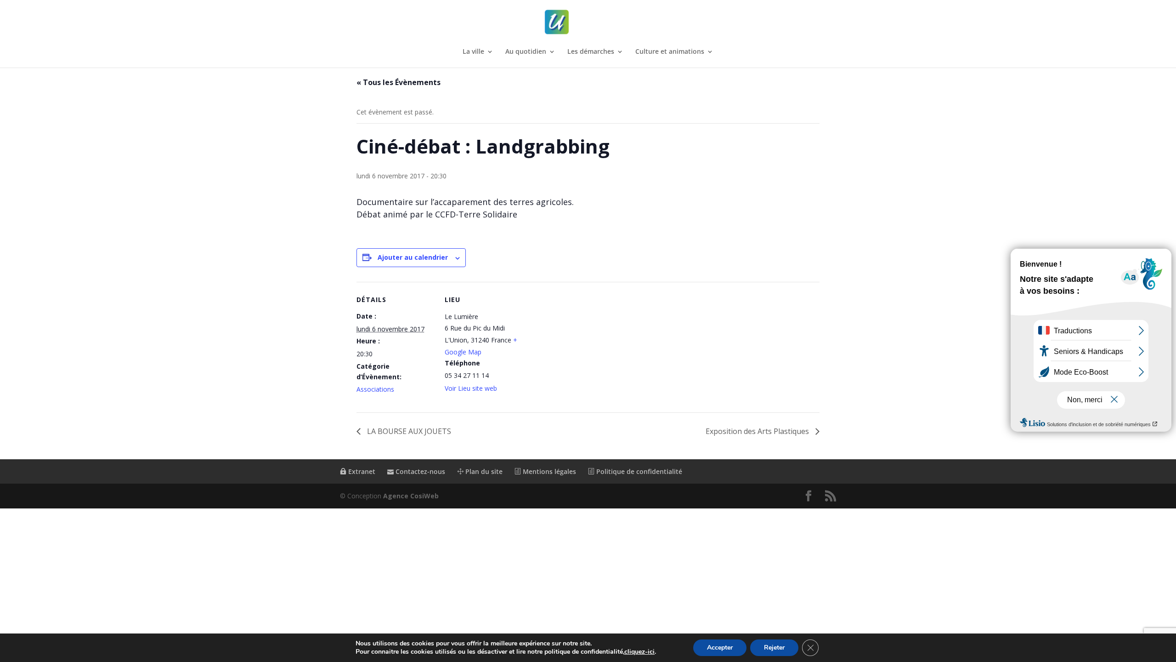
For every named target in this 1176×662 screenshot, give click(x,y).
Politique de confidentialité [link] (638, 471)
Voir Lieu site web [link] (471, 388)
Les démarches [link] (590, 52)
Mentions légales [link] (548, 471)
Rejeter (774, 647)
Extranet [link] (360, 471)
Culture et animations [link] (669, 52)
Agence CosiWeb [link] (411, 495)
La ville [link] (473, 52)
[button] (808, 496)
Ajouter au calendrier (413, 257)
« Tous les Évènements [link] (398, 82)
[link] (589, 22)
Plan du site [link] (483, 471)
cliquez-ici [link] (639, 651)
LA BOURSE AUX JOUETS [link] (408, 431)
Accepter (720, 647)
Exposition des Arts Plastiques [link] (758, 431)
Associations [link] (375, 389)
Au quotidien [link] (525, 52)
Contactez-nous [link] (419, 471)
